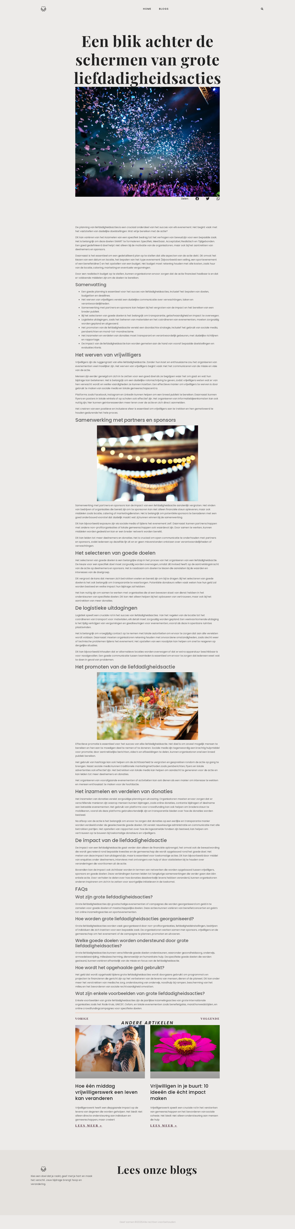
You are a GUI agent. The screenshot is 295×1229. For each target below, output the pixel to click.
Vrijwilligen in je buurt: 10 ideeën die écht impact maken (179, 1092)
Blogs (164, 9)
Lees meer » (88, 1125)
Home (147, 9)
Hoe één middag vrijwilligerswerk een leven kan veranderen (106, 1092)
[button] (262, 9)
